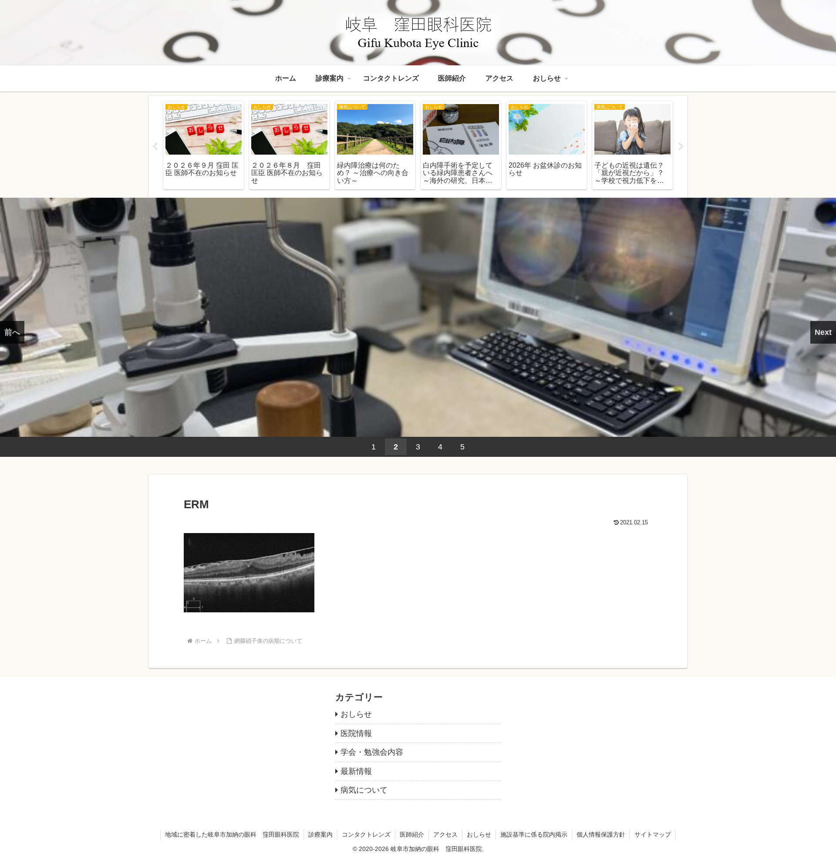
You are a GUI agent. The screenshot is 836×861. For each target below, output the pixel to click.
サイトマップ (652, 834)
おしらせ (479, 834)
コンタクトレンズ (366, 834)
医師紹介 (412, 834)
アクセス (445, 834)
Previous (155, 146)
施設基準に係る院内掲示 (533, 834)
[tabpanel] (203, 145)
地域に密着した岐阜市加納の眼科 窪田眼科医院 (232, 834)
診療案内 (320, 834)
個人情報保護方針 (600, 834)
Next (681, 146)
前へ (12, 332)
